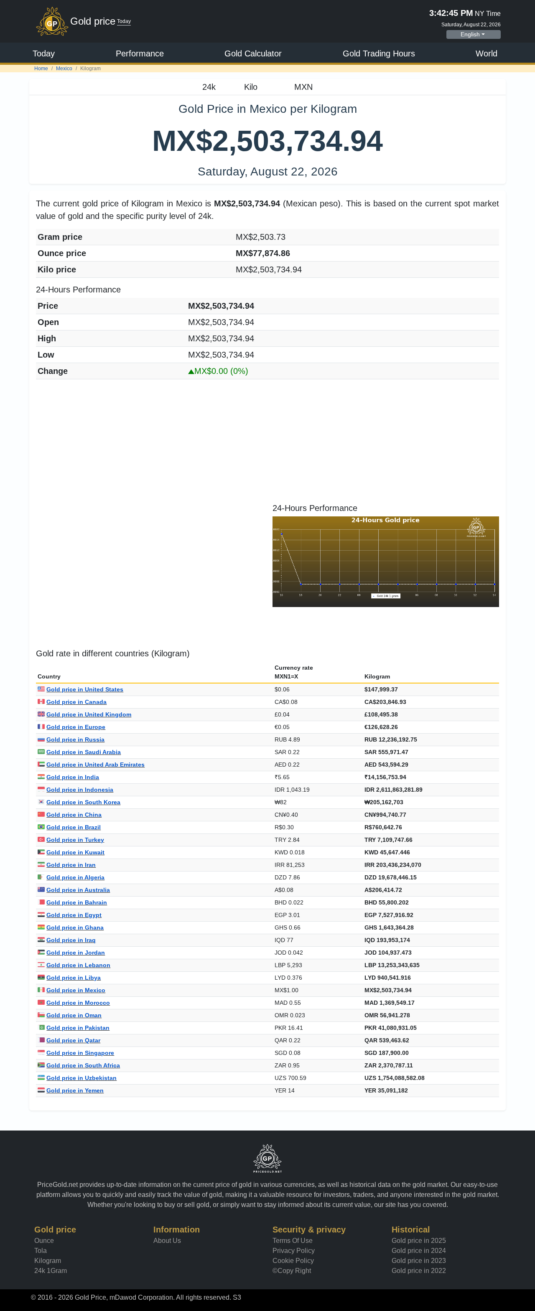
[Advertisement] (267, 444)
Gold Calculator (253, 53)
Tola (40, 1250)
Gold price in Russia (75, 739)
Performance (140, 53)
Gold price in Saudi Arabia (83, 752)
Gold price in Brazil (73, 827)
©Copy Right (292, 1270)
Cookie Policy (293, 1260)
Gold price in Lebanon (78, 965)
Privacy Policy (294, 1250)
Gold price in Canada (76, 702)
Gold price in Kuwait (75, 852)
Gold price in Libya (73, 977)
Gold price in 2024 (419, 1250)
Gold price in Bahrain (76, 902)
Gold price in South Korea (83, 802)
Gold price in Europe (75, 727)
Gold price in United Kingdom (88, 714)
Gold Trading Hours (379, 53)
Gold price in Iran (71, 864)
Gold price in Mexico (75, 990)
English (470, 34)
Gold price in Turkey (75, 839)
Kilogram (47, 1260)
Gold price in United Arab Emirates (95, 764)
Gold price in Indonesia (79, 789)
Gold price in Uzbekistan (81, 1078)
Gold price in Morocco (78, 1002)
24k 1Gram (50, 1270)
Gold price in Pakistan (78, 1027)
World (486, 53)
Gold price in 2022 (419, 1270)
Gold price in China (74, 814)
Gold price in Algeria (75, 877)
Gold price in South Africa (83, 1065)
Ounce (44, 1240)
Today (44, 53)
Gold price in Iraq (71, 940)
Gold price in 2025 (419, 1240)
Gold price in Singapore (80, 1052)
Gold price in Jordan (75, 952)
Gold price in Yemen (75, 1090)
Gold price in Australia (78, 890)
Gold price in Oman (74, 1015)
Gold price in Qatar (73, 1040)
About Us (167, 1240)
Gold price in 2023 (419, 1260)
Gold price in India (72, 777)
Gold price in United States (84, 689)
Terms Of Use (293, 1240)
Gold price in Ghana (75, 927)
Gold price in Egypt (74, 915)
